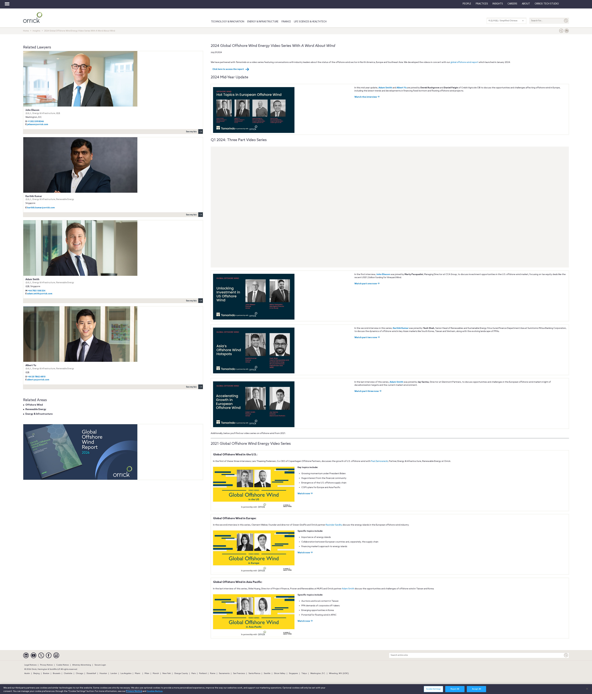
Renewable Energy (35, 409)
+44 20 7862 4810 (36, 377)
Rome (212, 673)
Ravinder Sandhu (334, 525)
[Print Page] (567, 31)
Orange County (181, 673)
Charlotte (68, 673)
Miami (137, 673)
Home (26, 31)
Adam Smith (348, 588)
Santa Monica (254, 673)
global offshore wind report (464, 62)
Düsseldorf (91, 673)
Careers (512, 3)
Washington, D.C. (317, 673)
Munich (156, 673)
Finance (286, 21)
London (114, 673)
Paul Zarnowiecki (379, 461)
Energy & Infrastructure (262, 21)
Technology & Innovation (227, 21)
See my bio (191, 132)
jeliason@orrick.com (37, 124)
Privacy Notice (46, 665)
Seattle (267, 673)
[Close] (587, 688)
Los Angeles (126, 673)
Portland (203, 673)
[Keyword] (566, 655)
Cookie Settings (433, 689)
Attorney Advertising (81, 665)
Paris (193, 673)
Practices (482, 3)
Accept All (476, 689)
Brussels (56, 673)
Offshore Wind (34, 405)
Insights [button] (498, 3)
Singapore (293, 673)
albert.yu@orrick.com (38, 380)
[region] (296, 689)
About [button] (526, 3)
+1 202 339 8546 (35, 121)
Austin (27, 673)
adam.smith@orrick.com (39, 294)
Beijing (36, 673)
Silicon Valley (279, 673)
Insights (36, 31)
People (467, 3)
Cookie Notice (62, 665)
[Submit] (566, 21)
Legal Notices (30, 665)
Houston (103, 673)
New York (166, 673)
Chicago (79, 673)
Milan (147, 673)
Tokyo (304, 673)
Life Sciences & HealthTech (310, 21)
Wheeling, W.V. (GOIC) (339, 673)
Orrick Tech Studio (547, 3)
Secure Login (100, 665)
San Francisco (239, 673)
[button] (561, 31)
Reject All (455, 689)
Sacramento (224, 673)
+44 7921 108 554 (36, 291)
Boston (46, 673)
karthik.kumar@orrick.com (41, 208)
